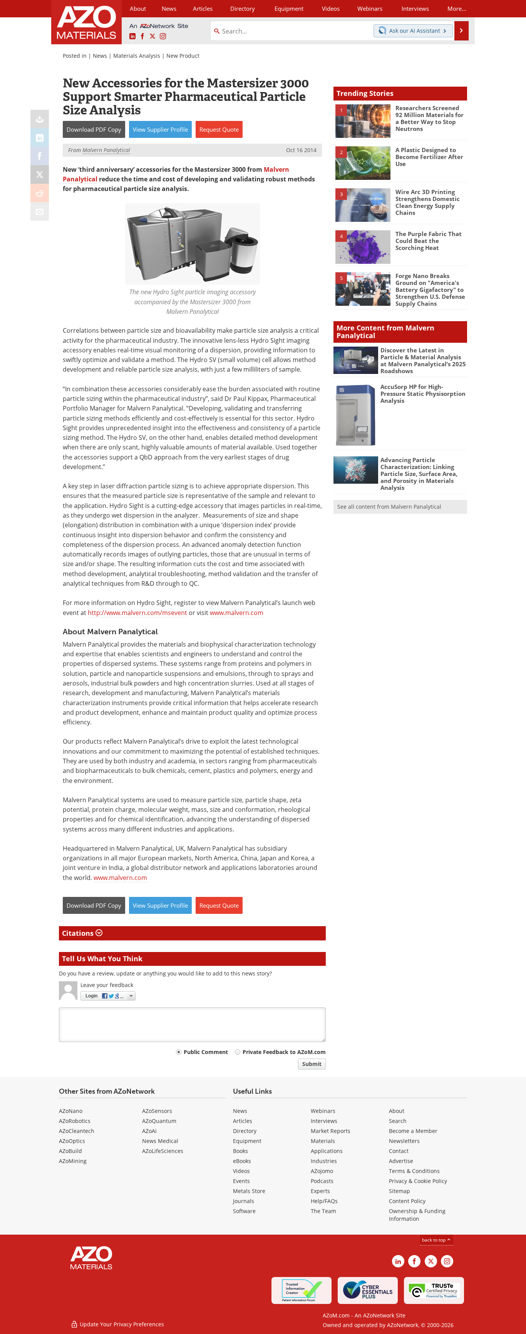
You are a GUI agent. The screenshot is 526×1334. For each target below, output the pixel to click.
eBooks (242, 1161)
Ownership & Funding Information (417, 1214)
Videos (241, 1171)
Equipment (247, 1141)
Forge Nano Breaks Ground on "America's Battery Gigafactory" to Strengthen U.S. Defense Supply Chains (430, 289)
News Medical (160, 1141)
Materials (323, 1141)
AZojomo (322, 1171)
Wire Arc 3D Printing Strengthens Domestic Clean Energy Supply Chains (427, 202)
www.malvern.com (236, 612)
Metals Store (249, 1191)
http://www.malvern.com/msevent (137, 612)
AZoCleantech (76, 1131)
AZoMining (73, 1161)
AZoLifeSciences (162, 1151)
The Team (323, 1211)
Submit (312, 1064)
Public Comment (206, 1052)
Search (398, 1121)
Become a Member (413, 1131)
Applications (327, 1151)
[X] (39, 174)
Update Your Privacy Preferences (121, 1324)
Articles (242, 1121)
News (100, 55)
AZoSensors (157, 1110)
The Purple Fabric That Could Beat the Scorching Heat (428, 240)
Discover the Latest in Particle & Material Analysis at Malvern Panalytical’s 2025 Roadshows (423, 360)
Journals (243, 1201)
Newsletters (404, 1141)
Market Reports (330, 1131)
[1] (362, 120)
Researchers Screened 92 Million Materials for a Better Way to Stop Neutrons (429, 118)
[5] (362, 288)
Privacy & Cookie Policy (418, 1181)
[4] (362, 246)
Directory (242, 8)
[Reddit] (39, 193)
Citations (78, 933)
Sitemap (399, 1191)
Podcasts (322, 1181)
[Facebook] (39, 156)
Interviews (324, 1121)
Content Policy (407, 1201)
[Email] (39, 211)
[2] (362, 162)
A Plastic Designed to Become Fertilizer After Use (429, 157)
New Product (182, 55)
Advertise (401, 1161)
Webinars (323, 1110)
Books (240, 1151)
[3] (362, 204)
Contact (399, 1151)
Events (241, 1181)
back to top (434, 1240)
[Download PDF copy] (39, 119)
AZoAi (149, 1131)
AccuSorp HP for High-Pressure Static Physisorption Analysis (423, 393)
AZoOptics (72, 1141)
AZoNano (70, 1110)
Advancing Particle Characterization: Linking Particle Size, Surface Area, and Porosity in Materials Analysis (418, 473)
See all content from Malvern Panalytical (389, 506)
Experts (320, 1191)
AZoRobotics (74, 1121)
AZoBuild (70, 1151)
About (396, 1110)
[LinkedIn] (39, 137)
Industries (324, 1161)
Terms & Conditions (414, 1171)
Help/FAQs (324, 1201)
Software (244, 1211)
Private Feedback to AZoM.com (284, 1052)
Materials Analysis (136, 55)
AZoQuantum (159, 1121)
